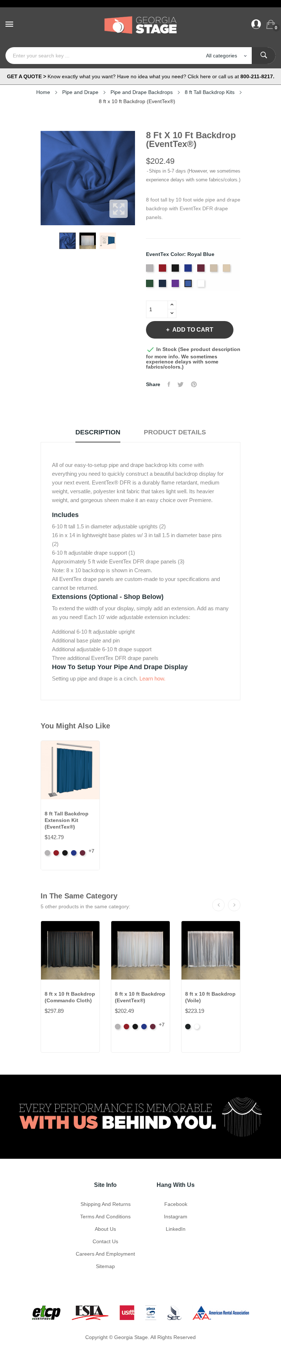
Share (169, 384)
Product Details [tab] (175, 432)
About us (105, 1229)
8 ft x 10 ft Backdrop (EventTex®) (140, 997)
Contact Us (105, 1241)
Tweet (180, 384)
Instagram (175, 1216)
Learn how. (152, 678)
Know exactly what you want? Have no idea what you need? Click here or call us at (140, 76)
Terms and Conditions (105, 1216)
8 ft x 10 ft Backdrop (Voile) (210, 997)
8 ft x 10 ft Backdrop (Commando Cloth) (70, 997)
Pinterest (194, 384)
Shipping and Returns (105, 1204)
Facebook (175, 1204)
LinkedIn (176, 1229)
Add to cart (192, 330)
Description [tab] (97, 432)
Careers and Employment (105, 1254)
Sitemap (105, 1266)
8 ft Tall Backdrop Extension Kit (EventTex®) (67, 820)
